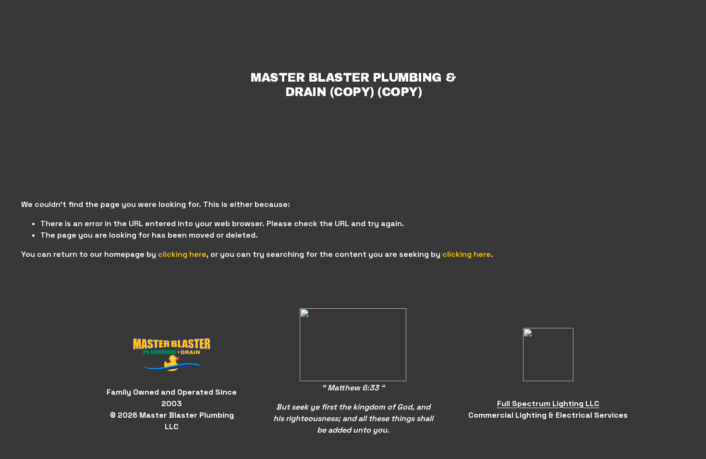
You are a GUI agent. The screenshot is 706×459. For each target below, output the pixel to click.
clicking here (182, 254)
